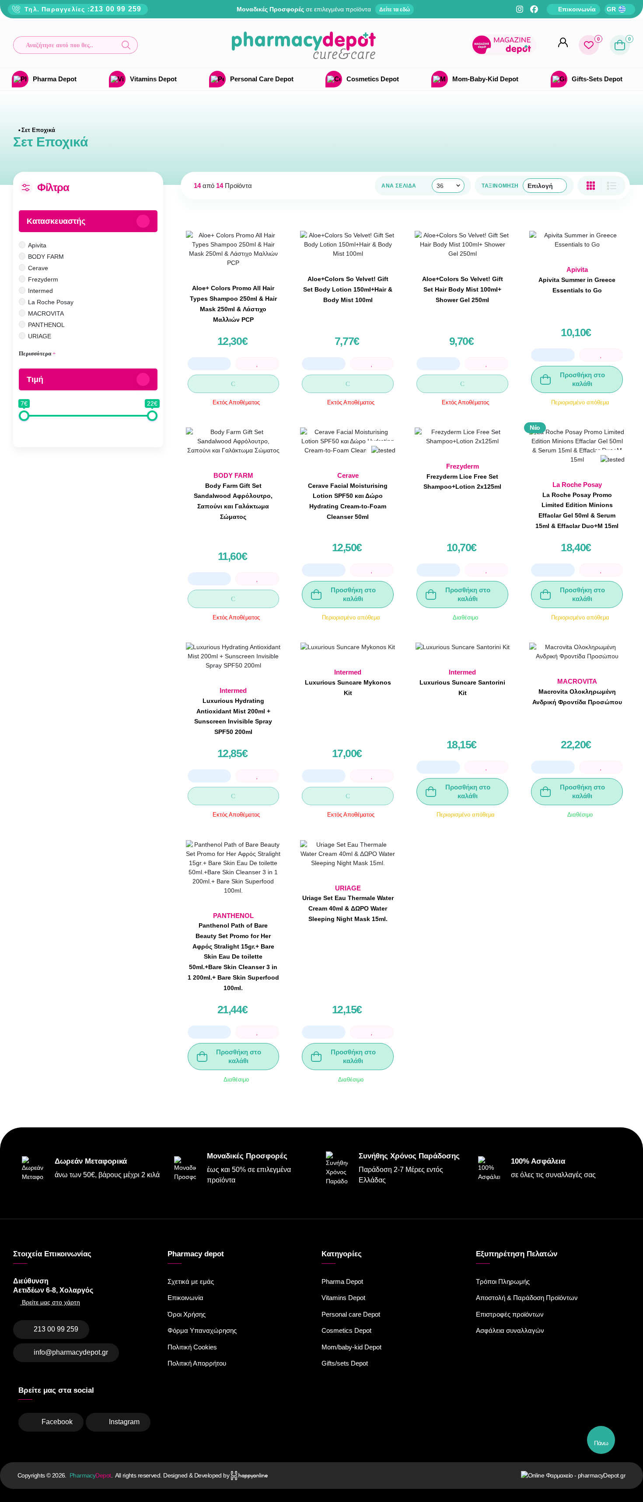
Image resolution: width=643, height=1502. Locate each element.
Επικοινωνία (185, 1297)
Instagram (124, 1422)
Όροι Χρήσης (187, 1314)
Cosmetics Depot (346, 1330)
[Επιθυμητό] (257, 363)
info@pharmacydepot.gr (71, 1352)
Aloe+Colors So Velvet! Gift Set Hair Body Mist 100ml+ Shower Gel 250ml (462, 289)
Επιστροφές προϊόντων (510, 1314)
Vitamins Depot (343, 1297)
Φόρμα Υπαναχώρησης (202, 1330)
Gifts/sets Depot (345, 1363)
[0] (589, 45)
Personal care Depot (351, 1314)
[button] (75, 45)
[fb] (534, 9)
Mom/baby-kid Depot (351, 1347)
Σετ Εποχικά (38, 130)
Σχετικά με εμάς (191, 1281)
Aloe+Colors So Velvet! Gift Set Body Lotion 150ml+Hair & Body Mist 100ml (347, 289)
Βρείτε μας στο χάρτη (50, 1302)
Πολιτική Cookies (192, 1347)
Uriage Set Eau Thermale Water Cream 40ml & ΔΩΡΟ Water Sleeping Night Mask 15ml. (348, 908)
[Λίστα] (590, 185)
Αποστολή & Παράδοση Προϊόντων (527, 1297)
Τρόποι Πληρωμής (503, 1281)
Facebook (57, 1422)
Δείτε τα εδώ (394, 10)
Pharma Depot (342, 1281)
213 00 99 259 (116, 9)
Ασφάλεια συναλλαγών (510, 1330)
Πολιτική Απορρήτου (197, 1363)
